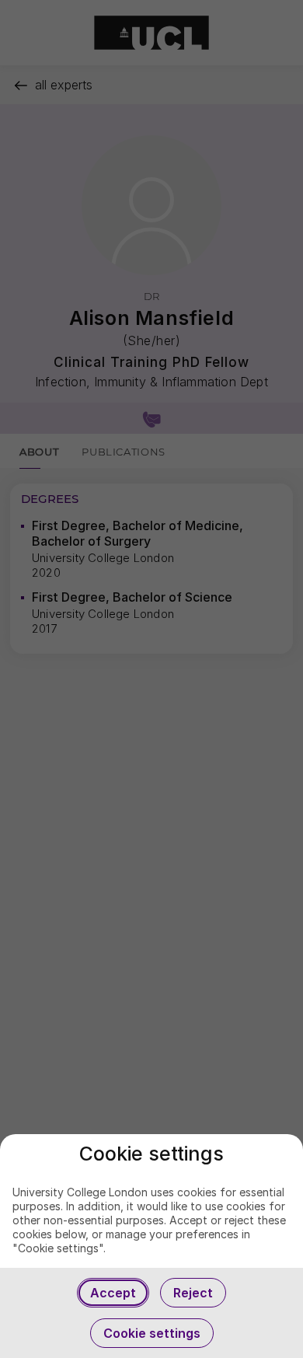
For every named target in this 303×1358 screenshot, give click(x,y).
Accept (113, 1292)
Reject (193, 1292)
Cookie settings (151, 1333)
